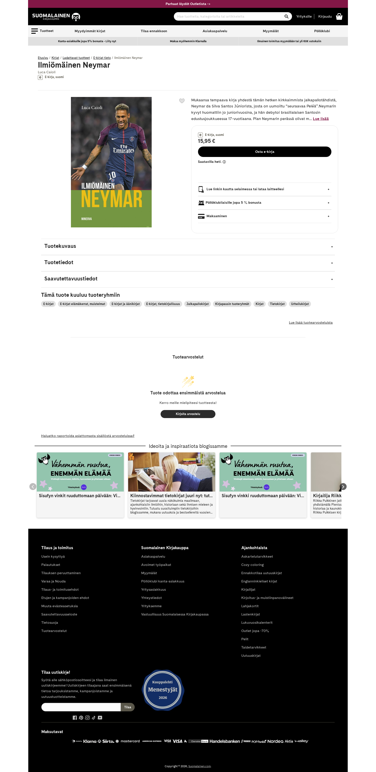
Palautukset (50, 565)
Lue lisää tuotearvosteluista (311, 322)
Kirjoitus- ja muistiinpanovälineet (267, 598)
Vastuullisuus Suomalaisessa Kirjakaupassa (175, 614)
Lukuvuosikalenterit (257, 622)
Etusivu (43, 58)
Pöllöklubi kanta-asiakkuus (162, 581)
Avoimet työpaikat (156, 565)
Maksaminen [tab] (216, 216)
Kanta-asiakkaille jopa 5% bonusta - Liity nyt (87, 41)
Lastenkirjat (250, 614)
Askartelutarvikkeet (257, 556)
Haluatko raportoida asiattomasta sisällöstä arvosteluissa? (87, 436)
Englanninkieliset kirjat (259, 581)
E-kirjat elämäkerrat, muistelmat (82, 304)
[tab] (188, 247)
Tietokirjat (277, 304)
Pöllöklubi (322, 31)
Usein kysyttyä (53, 556)
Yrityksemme (151, 606)
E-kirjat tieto (102, 58)
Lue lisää (321, 118)
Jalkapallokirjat (197, 304)
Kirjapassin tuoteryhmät (232, 304)
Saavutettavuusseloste (59, 614)
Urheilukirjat (300, 304)
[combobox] (233, 16)
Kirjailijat (248, 589)
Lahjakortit (250, 606)
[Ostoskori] (339, 16)
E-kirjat (48, 304)
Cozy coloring (252, 565)
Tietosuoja (49, 622)
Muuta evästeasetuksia (59, 606)
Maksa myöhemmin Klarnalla (188, 41)
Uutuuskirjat (251, 656)
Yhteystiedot (151, 598)
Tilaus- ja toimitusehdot (60, 589)
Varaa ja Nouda (53, 581)
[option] (87, 41)
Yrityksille (304, 16)
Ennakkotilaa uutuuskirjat (261, 573)
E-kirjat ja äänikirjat (126, 304)
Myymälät (271, 31)
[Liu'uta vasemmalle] (32, 486)
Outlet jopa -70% (255, 631)
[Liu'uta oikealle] (343, 486)
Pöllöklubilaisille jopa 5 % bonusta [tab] (233, 202)
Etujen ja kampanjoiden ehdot (65, 598)
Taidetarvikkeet (253, 647)
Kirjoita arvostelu (188, 414)
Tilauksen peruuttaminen (61, 573)
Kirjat (55, 58)
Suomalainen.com (199, 766)
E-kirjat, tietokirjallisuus (163, 304)
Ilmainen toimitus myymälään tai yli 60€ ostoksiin (289, 41)
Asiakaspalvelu (215, 31)
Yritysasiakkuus (153, 589)
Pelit (244, 639)
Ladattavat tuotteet (76, 58)
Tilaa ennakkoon (154, 31)
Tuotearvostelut (54, 631)
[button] (42, 31)
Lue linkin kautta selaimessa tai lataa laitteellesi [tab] (245, 189)
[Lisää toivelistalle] (182, 100)
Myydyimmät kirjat (90, 31)
